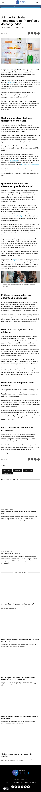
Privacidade (34, 782)
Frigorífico (28, 470)
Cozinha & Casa (16, 13)
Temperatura (7, 473)
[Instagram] (19, 786)
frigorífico (10, 82)
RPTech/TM (7, 27)
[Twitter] (32, 33)
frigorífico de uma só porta (30, 165)
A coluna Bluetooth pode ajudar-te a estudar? (17, 604)
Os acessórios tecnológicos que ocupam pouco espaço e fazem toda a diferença (18, 678)
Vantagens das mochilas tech (11, 553)
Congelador (7, 470)
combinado (14, 160)
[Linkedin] (35, 33)
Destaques (17, 470)
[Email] (38, 33)
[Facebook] (29, 33)
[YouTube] (25, 786)
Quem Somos (15, 782)
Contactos (25, 782)
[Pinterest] (22, 786)
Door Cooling (18, 216)
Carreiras (6, 782)
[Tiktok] (28, 786)
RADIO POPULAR (5, 6)
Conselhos (5, 13)
